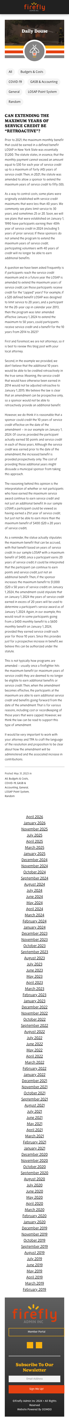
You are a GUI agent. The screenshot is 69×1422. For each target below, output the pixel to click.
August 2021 (35, 1106)
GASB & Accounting (44, 82)
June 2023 (34, 971)
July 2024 (34, 891)
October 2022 (34, 1020)
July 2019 (34, 1259)
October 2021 (34, 1093)
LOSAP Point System (42, 92)
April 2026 (34, 817)
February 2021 (34, 1142)
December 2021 (34, 1081)
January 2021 (34, 1149)
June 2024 (34, 897)
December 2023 (35, 934)
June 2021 (34, 1118)
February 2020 (34, 1216)
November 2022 (34, 1014)
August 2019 (34, 1253)
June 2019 (34, 1265)
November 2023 (34, 940)
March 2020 (34, 1210)
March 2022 (34, 1063)
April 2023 (34, 983)
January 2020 (34, 1222)
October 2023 (34, 946)
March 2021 (34, 1136)
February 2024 (35, 921)
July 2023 (34, 964)
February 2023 (34, 995)
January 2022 (34, 1075)
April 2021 (34, 1130)
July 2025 (34, 836)
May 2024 (34, 903)
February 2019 (34, 1290)
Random (15, 102)
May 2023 (34, 977)
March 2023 (34, 989)
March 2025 (34, 848)
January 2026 (35, 823)
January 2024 (35, 928)
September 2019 (34, 1247)
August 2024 (34, 885)
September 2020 (34, 1173)
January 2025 (34, 854)
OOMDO (47, 1409)
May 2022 (34, 1050)
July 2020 (35, 1185)
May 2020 (34, 1198)
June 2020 (34, 1192)
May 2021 (34, 1124)
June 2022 (34, 1044)
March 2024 (34, 915)
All (10, 72)
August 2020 (34, 1179)
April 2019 (34, 1277)
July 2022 (34, 1038)
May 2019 (34, 1271)
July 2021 (34, 1112)
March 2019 (34, 1284)
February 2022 (34, 1069)
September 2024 (34, 878)
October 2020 (34, 1167)
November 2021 (35, 1087)
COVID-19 (15, 82)
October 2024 (34, 872)
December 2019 (34, 1228)
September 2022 (34, 1026)
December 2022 (35, 1007)
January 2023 (34, 1001)
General (14, 92)
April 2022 (34, 1056)
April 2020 (34, 1204)
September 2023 (34, 952)
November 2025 (34, 829)
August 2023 (34, 958)
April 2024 (34, 909)
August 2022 (34, 1032)
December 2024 (34, 860)
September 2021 (34, 1099)
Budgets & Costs (32, 72)
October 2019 (34, 1241)
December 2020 (34, 1155)
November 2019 (34, 1235)
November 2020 (34, 1161)
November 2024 (34, 866)
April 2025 (34, 842)
